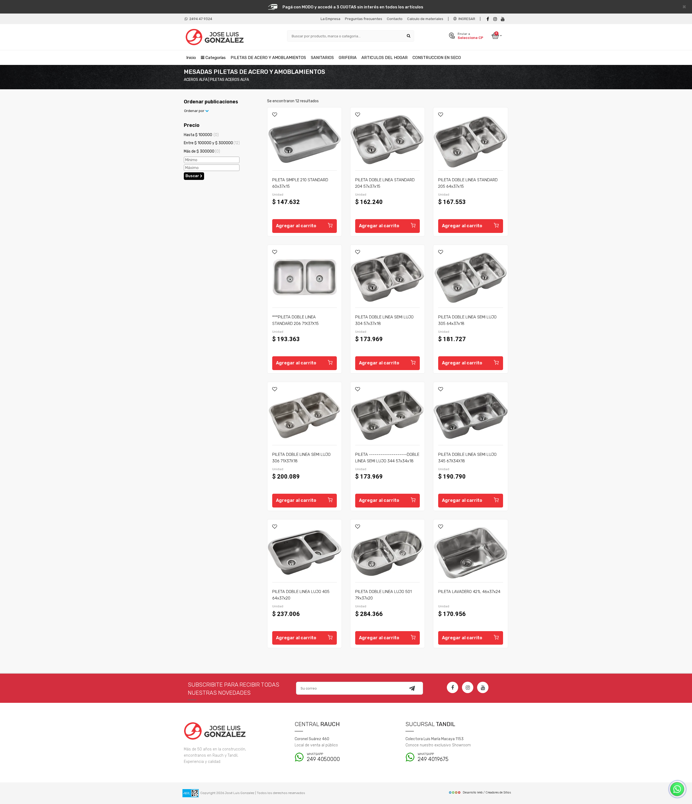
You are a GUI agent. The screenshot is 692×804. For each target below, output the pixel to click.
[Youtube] (502, 19)
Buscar (192, 176)
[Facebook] (487, 19)
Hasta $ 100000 (201, 135)
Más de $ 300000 (202, 151)
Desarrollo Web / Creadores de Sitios (487, 792)
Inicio (191, 57)
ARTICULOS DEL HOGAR (384, 57)
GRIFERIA (348, 57)
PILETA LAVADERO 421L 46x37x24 (469, 591)
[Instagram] (467, 687)
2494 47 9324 (200, 19)
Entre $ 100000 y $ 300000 (212, 143)
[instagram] (495, 19)
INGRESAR (466, 19)
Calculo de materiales (425, 19)
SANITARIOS (322, 57)
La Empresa (330, 19)
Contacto (394, 19)
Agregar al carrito (296, 225)
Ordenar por (194, 111)
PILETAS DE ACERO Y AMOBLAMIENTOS (268, 57)
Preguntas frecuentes (363, 19)
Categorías (215, 57)
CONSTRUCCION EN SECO (436, 57)
